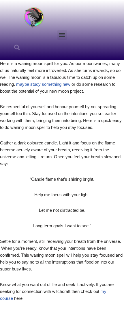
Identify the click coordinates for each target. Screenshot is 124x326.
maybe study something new (43, 84)
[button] (62, 35)
